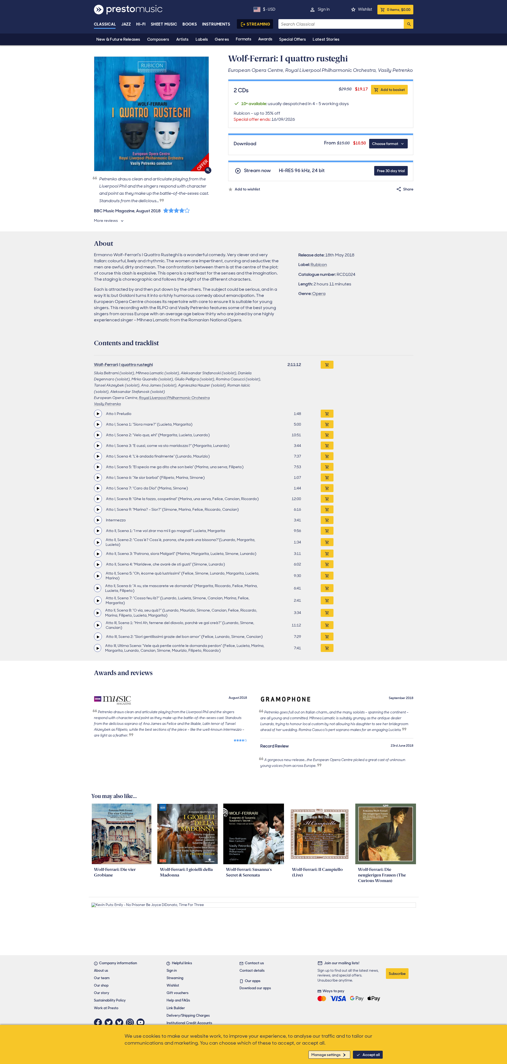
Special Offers (292, 39)
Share (408, 189)
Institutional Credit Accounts (189, 1023)
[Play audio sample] (98, 414)
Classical (105, 24)
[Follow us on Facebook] (99, 1022)
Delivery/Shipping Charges (188, 1015)
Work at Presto (106, 1008)
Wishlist (365, 9)
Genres (222, 39)
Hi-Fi (141, 24)
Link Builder (176, 1008)
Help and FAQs (178, 1000)
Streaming (258, 24)
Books (190, 24)
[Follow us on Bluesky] (120, 1022)
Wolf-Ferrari (106, 364)
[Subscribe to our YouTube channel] (142, 1022)
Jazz (126, 24)
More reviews (106, 220)
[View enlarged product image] (151, 113)
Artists (182, 39)
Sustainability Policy (110, 1000)
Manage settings (326, 1054)
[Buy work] (327, 365)
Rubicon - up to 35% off (264, 116)
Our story (101, 993)
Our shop (101, 985)
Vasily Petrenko (107, 403)
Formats (243, 39)
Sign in (324, 9)
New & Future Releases (118, 39)
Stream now (257, 171)
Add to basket (393, 89)
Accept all (371, 1054)
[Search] (408, 24)
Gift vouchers (177, 993)
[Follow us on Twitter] (110, 1022)
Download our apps (255, 988)
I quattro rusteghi (136, 364)
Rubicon (319, 264)
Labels (202, 39)
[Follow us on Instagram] (131, 1022)
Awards (265, 39)
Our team (102, 978)
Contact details (252, 970)
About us (101, 970)
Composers (158, 39)
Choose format (385, 143)
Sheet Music (164, 24)
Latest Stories (326, 39)
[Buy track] (327, 414)
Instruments (216, 24)
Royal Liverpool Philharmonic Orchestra (174, 397)
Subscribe (397, 973)
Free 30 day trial (391, 170)
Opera (318, 293)
